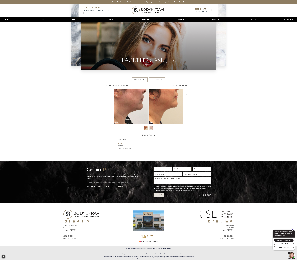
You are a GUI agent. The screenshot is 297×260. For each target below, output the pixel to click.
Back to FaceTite (139, 79)
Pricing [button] (252, 19)
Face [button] (74, 19)
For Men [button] (109, 19)
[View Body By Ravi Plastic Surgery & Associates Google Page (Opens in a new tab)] (88, 222)
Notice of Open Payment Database (162, 248)
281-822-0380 (229, 236)
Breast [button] (7, 19)
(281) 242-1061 (201, 9)
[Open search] (211, 10)
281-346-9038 (184, 254)
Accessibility (150, 248)
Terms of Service (135, 248)
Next (180, 85)
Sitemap (128, 248)
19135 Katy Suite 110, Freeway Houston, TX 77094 (110, 187)
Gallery (216, 19)
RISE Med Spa (89, 13)
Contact (288, 19)
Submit (159, 195)
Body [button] (41, 19)
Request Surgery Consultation (95, 10)
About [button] (181, 19)
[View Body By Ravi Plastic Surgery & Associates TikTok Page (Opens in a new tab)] (78, 222)
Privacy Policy (142, 248)
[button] (3, 256)
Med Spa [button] (145, 19)
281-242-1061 (205, 195)
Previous (119, 85)
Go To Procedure (157, 79)
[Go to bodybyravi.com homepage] (148, 10)
